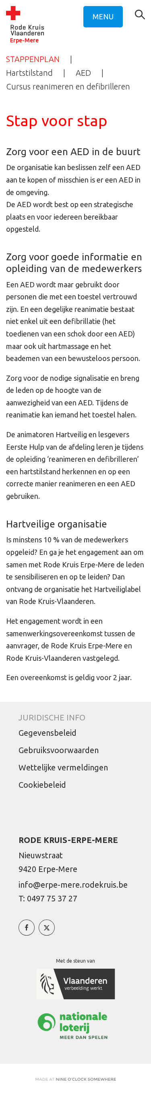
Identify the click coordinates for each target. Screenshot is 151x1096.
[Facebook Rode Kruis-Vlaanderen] (27, 931)
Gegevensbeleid (48, 732)
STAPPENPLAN (33, 59)
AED (83, 72)
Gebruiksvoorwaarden (59, 750)
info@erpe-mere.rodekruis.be (73, 884)
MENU (103, 16)
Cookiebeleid (42, 784)
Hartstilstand (29, 72)
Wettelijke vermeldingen (63, 767)
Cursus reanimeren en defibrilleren (68, 86)
